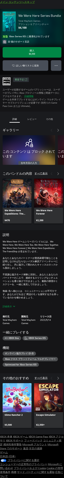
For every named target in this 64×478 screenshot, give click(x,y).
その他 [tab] (49, 119)
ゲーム (4, 452)
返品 (25, 448)
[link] (17, 201)
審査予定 (19, 80)
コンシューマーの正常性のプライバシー (23, 464)
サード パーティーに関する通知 (35, 472)
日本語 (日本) (7, 456)
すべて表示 (41, 173)
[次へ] (58, 130)
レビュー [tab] (32, 119)
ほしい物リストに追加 (27, 65)
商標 (13, 472)
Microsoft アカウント (34, 444)
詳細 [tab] (14, 119)
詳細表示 (7, 306)
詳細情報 (28, 96)
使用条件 (5, 472)
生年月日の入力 (29, 163)
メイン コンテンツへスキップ (17, 2)
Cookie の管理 (55, 468)
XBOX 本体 (6, 436)
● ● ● (56, 65)
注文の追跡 (35, 448)
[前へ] (51, 130)
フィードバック (33, 440)
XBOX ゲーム (20, 436)
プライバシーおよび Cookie (30, 468)
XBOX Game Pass (38, 436)
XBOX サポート (14, 440)
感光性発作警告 (12, 444)
